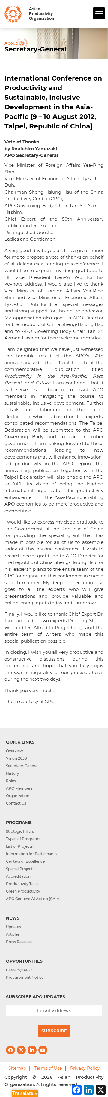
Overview (14, 751)
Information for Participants (31, 854)
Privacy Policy (85, 1068)
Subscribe (54, 1031)
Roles (11, 781)
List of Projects (19, 846)
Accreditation (18, 876)
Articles (13, 934)
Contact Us (16, 803)
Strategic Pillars (20, 831)
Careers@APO (19, 970)
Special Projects (20, 869)
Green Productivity (23, 891)
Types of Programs (23, 839)
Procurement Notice (25, 977)
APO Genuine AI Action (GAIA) (33, 898)
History (12, 773)
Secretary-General (22, 766)
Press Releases (19, 942)
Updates (13, 927)
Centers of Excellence (25, 861)
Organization (17, 795)
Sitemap (17, 1068)
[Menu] (99, 13)
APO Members (19, 788)
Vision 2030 (16, 758)
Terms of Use (48, 1068)
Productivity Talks (22, 883)
